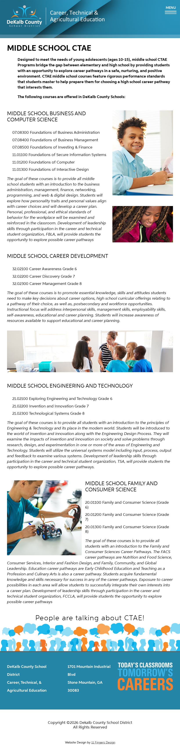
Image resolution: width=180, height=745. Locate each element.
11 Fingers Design (103, 742)
